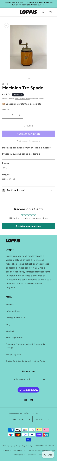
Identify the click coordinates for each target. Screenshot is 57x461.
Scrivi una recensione (28, 226)
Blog (8, 324)
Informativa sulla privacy (15, 450)
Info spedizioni (13, 311)
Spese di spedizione (22, 99)
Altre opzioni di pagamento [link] (28, 141)
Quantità (6, 109)
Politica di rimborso (15, 317)
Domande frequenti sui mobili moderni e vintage (26, 346)
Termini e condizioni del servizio (41, 450)
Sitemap (10, 331)
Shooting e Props (14, 337)
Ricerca (9, 304)
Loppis (13, 446)
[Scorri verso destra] (35, 78)
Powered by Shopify (24, 446)
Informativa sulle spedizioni (25, 455)
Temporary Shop (14, 354)
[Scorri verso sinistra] (22, 78)
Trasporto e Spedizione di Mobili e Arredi (26, 361)
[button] (6, 12)
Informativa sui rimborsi (45, 446)
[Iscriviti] (44, 379)
